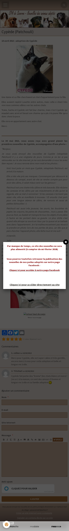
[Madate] (34, 527)
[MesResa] (56, 527)
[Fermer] (65, 242)
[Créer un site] (12, 527)
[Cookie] (6, 524)
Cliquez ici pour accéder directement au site (35, 284)
